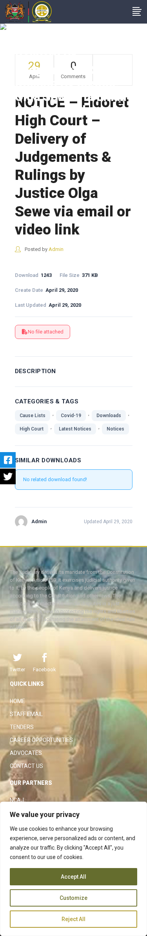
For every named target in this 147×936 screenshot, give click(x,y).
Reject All (73, 919)
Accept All (73, 877)
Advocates (26, 753)
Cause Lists (32, 415)
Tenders (22, 727)
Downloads (108, 415)
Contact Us (26, 766)
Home (17, 701)
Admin (56, 249)
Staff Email (26, 714)
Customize (73, 898)
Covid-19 (71, 415)
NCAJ (17, 800)
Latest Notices (75, 429)
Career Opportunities (41, 740)
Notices (115, 429)
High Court (32, 429)
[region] (73, 869)
